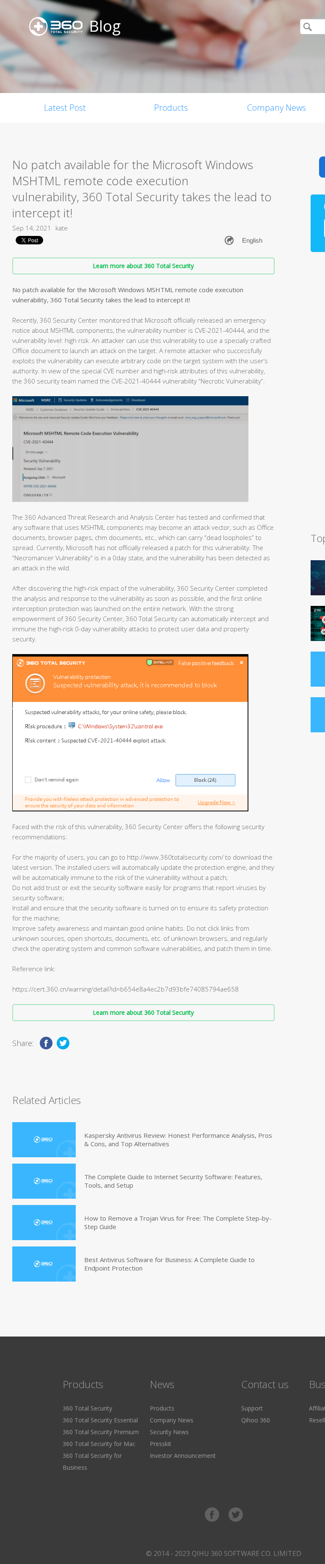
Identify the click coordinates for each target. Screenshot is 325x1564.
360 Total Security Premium (101, 1432)
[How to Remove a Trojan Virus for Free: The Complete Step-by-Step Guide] (44, 1222)
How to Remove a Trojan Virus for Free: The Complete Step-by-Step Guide (178, 1222)
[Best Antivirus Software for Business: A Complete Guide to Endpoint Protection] (44, 1264)
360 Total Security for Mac (99, 1444)
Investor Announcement (183, 1456)
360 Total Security (87, 1408)
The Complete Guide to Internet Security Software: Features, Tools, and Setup (173, 1180)
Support (252, 1408)
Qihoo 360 (255, 1420)
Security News (169, 1432)
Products (171, 107)
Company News (171, 1420)
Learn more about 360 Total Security (143, 266)
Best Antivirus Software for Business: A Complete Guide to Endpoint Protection (169, 1263)
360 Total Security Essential (100, 1420)
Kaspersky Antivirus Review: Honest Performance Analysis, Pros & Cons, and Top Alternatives (178, 1139)
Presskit (160, 1444)
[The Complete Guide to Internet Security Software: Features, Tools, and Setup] (44, 1181)
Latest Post (65, 107)
